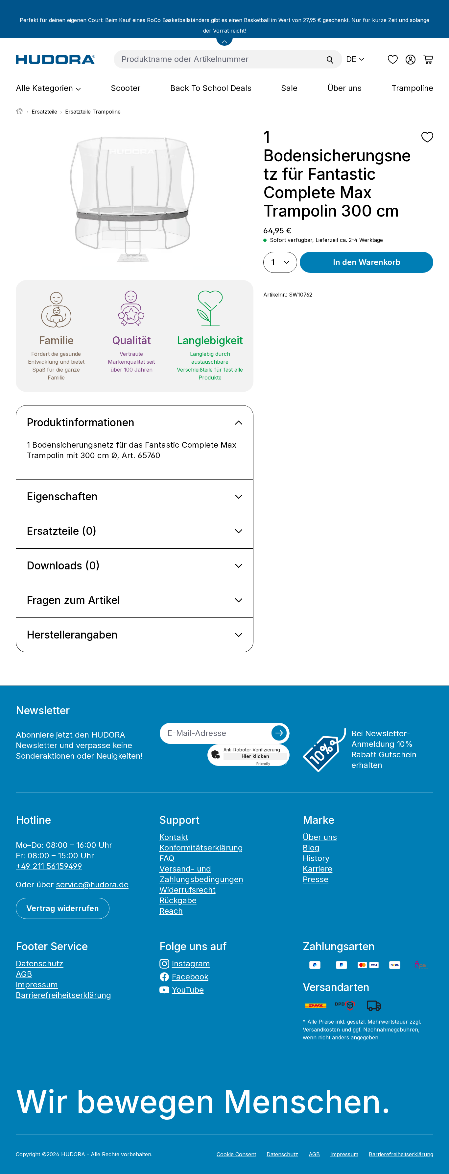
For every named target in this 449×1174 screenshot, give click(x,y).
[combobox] (216, 59)
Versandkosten (321, 1029)
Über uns (320, 837)
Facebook (190, 976)
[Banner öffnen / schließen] (224, 37)
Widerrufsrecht (187, 890)
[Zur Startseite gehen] (55, 59)
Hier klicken (255, 756)
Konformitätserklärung (201, 847)
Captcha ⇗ (271, 764)
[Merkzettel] (393, 60)
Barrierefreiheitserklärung (63, 995)
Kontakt (173, 837)
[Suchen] (330, 59)
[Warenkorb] (426, 60)
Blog (311, 847)
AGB (24, 974)
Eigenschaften (62, 496)
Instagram (191, 963)
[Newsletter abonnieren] (279, 733)
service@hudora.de (92, 884)
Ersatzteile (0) (62, 531)
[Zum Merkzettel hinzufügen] (427, 137)
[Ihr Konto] (410, 60)
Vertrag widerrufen (62, 908)
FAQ (167, 858)
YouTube (188, 990)
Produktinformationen (80, 422)
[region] (134, 199)
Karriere (317, 869)
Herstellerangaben (72, 634)
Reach (171, 911)
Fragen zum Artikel (73, 600)
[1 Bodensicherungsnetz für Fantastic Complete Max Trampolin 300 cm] (135, 199)
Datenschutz (39, 963)
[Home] (20, 113)
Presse (315, 879)
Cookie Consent (236, 1154)
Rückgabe (178, 900)
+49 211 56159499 (49, 866)
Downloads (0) (63, 565)
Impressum (37, 984)
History (316, 858)
